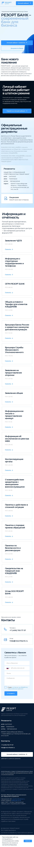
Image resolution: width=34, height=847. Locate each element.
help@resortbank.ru (19, 641)
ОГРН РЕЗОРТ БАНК (15, 284)
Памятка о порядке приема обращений (15, 526)
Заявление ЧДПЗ (13, 240)
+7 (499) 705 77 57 (18, 630)
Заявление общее (14, 393)
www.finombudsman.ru (18, 799)
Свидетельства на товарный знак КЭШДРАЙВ (14, 570)
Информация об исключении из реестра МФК (17, 438)
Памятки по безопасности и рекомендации (13, 548)
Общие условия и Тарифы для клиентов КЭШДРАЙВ (16, 304)
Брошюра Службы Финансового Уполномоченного (14, 349)
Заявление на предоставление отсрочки (13, 372)
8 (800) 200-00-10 (16, 800)
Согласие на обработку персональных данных (17, 832)
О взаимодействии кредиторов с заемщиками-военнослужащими (15, 483)
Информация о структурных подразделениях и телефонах (14, 262)
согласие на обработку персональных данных (18, 688)
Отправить (11, 693)
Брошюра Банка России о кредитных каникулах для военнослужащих (17, 327)
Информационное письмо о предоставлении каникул (14, 415)
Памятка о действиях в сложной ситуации (16, 506)
